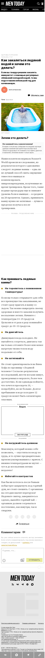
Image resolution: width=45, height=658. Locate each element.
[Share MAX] (16, 655)
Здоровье (4, 55)
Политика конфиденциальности (10, 623)
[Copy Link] (39, 655)
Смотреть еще (22, 435)
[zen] (27, 584)
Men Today (15, 3)
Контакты (41, 623)
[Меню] (2, 3)
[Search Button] (38, 3)
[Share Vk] (5, 655)
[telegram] (22, 584)
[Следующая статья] (22, 567)
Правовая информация (29, 623)
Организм (14, 55)
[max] (32, 584)
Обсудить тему (37, 95)
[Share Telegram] (28, 655)
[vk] (17, 584)
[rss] (13, 584)
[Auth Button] (42, 3)
